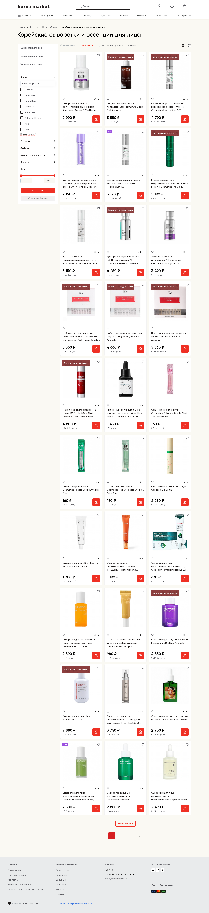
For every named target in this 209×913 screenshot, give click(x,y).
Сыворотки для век (31, 47)
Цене (101, 45)
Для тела (106, 15)
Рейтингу (132, 45)
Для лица (87, 15)
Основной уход (49, 27)
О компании (14, 870)
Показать (36, 190)
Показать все (125, 823)
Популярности (115, 45)
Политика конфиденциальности (25, 889)
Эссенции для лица (31, 64)
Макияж (124, 15)
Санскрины (161, 15)
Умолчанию (88, 45)
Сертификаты (183, 15)
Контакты (13, 879)
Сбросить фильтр (38, 198)
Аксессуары (46, 15)
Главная (22, 27)
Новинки (141, 15)
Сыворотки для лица (31, 56)
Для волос (67, 15)
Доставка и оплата (18, 875)
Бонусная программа (19, 884)
